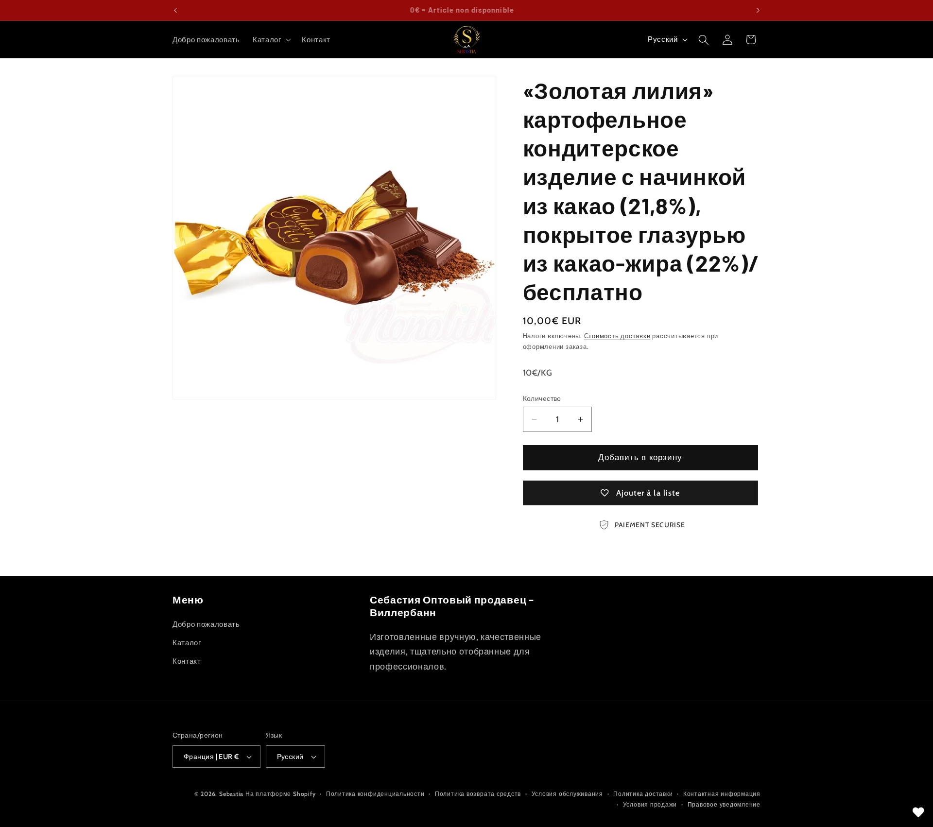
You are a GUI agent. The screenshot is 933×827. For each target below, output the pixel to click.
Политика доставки (643, 793)
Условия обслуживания (567, 793)
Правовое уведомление (724, 804)
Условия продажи (650, 804)
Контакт (187, 661)
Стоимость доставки (617, 336)
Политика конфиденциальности (375, 793)
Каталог (187, 642)
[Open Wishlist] (918, 812)
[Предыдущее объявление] (175, 10)
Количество (542, 398)
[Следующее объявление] (758, 10)
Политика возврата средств (478, 793)
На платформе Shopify (280, 793)
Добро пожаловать (206, 624)
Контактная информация (721, 793)
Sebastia (231, 793)
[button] (271, 40)
